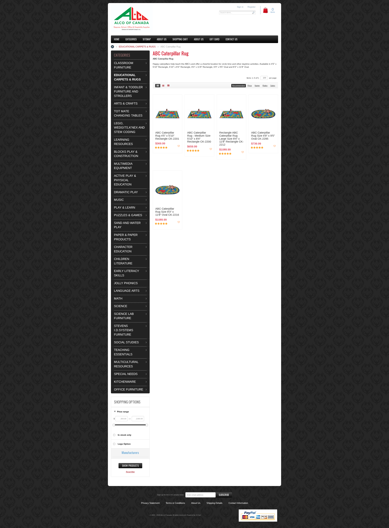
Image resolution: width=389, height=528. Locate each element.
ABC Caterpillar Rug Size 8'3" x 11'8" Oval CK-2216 (167, 211)
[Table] (168, 85)
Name (257, 86)
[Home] (132, 18)
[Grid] (157, 85)
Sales (272, 86)
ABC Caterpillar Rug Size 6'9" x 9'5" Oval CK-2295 (263, 135)
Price (250, 86)
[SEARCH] (253, 12)
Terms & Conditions (175, 503)
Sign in (240, 7)
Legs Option (124, 444)
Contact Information (238, 503)
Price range (123, 411)
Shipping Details (214, 503)
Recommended (238, 86)
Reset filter (130, 472)
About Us (195, 503)
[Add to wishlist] (179, 146)
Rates (265, 86)
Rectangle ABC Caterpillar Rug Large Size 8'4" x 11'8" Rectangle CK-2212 (231, 138)
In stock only (124, 435)
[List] (163, 85)
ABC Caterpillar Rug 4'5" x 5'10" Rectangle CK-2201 (167, 135)
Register (252, 7)
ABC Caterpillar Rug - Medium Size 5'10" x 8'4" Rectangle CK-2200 (199, 137)
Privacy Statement (150, 503)
